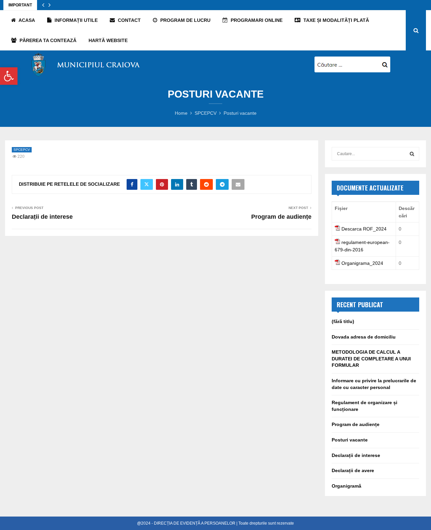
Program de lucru (184, 20)
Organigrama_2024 (362, 263)
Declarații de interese (42, 216)
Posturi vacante (350, 440)
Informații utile (75, 20)
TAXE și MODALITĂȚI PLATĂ (335, 20)
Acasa (26, 20)
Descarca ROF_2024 (364, 229)
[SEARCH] (412, 154)
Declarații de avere (353, 470)
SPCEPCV (21, 149)
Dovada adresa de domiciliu (364, 337)
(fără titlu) (343, 321)
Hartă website (108, 40)
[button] (9, 76)
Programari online (256, 20)
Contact (129, 20)
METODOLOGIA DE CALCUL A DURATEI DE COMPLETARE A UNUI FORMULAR (371, 358)
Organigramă (346, 486)
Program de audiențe (281, 216)
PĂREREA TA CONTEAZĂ (47, 40)
